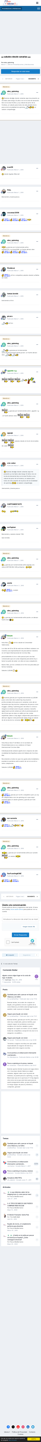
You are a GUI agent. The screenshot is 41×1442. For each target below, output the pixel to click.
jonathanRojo (14, 999)
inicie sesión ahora (17, 909)
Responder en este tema (20, 71)
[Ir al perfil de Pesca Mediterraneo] (5, 1193)
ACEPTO (33, 1439)
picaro (12, 1040)
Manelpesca (14, 1057)
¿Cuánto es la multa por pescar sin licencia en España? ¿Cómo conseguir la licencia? (20, 1237)
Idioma (6, 1432)
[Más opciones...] (37, 92)
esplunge (8, 980)
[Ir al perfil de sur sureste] (4, 819)
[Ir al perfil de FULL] (4, 191)
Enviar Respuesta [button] (20, 935)
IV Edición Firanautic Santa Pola (18, 1215)
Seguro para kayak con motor (17, 1014)
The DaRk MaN (15, 1217)
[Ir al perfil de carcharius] (5, 1162)
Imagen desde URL (29, 926)
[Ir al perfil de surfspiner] (4, 528)
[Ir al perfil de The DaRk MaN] (5, 1216)
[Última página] (38, 78)
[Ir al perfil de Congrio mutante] (36, 976)
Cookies (20, 1434)
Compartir (10, 955)
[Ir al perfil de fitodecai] (4, 269)
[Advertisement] (20, 33)
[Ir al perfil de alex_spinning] (4, 93)
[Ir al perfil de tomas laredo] (4, 295)
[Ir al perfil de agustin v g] (4, 372)
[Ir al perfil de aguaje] (4, 434)
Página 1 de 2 (20, 79)
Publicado (15, 94)
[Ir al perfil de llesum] (4, 637)
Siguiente (32, 79)
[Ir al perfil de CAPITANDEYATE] (4, 505)
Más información (13, 1440)
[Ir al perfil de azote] (4, 584)
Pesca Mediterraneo (16, 1196)
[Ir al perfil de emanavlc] (5, 1064)
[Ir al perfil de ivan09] (4, 168)
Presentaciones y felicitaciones (23, 64)
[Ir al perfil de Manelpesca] (5, 1054)
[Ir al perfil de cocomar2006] (4, 214)
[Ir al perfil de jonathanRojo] (5, 995)
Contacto (32, 1432)
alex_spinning (9, 62)
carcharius (11, 1166)
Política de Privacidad (19, 1432)
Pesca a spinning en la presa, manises (20, 1063)
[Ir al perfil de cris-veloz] (4, 464)
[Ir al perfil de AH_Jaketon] (5, 1179)
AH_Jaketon (11, 1180)
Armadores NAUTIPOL (14, 1178)
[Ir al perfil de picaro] (4, 317)
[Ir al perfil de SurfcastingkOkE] (4, 875)
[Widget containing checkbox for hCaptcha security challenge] (20, 942)
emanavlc (13, 1065)
